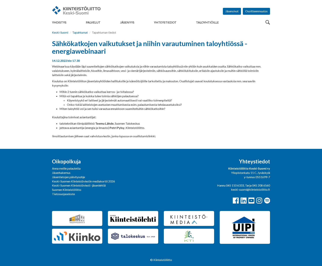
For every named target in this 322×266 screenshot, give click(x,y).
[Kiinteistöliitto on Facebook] (236, 201)
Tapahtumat (80, 32)
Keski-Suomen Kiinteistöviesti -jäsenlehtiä (79, 185)
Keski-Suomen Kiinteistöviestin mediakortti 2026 (83, 181)
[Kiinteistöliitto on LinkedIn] (244, 201)
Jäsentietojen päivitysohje (68, 177)
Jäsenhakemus (61, 172)
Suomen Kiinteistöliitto (66, 189)
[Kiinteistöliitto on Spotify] (267, 201)
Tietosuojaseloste (63, 194)
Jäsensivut (232, 11)
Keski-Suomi (60, 32)
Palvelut (93, 22)
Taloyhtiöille (207, 22)
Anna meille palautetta (66, 168)
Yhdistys (59, 22)
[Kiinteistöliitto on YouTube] (251, 201)
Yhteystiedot (165, 22)
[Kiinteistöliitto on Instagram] (259, 201)
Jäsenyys (127, 22)
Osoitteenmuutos (256, 11)
